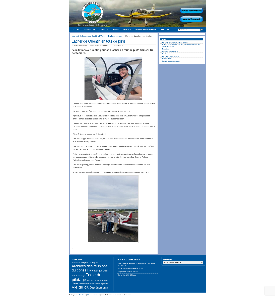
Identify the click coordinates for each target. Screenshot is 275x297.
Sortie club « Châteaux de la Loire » (130, 268)
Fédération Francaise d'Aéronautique (175, 42)
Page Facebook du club (170, 56)
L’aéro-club (89, 29)
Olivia (164, 54)
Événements (100, 287)
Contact (127, 29)
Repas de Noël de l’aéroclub (128, 272)
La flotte (104, 29)
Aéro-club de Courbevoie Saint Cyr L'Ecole (88, 36)
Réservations (167, 59)
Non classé (90, 284)
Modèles (82, 284)
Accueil (75, 29)
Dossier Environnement (146, 29)
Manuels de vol (93, 280)
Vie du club (82, 287)
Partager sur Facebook (100, 46)
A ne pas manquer (88, 262)
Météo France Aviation (170, 51)
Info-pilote (165, 49)
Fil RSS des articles (93, 295)
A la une (75, 263)
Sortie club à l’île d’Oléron (127, 275)
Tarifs (116, 29)
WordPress (82, 295)
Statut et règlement (101, 284)
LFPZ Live (165, 29)
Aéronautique (95, 270)
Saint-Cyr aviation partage (171, 61)
